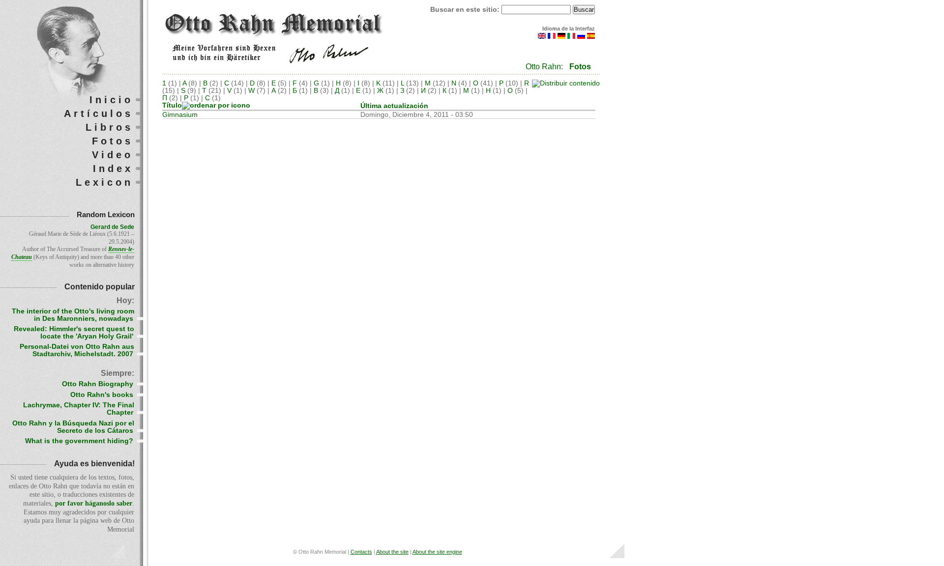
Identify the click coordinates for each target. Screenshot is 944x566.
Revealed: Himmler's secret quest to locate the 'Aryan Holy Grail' (74, 332)
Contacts (361, 552)
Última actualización (394, 106)
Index (113, 168)
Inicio (111, 99)
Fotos (580, 66)
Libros (109, 127)
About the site (392, 552)
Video (112, 154)
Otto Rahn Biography (97, 384)
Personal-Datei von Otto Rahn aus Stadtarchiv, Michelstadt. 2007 (77, 350)
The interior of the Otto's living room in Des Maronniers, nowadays (73, 315)
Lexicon (104, 182)
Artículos (98, 113)
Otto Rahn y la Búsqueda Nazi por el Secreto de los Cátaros (73, 427)
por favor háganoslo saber (93, 503)
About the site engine (437, 552)
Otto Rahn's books (101, 394)
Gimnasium (180, 114)
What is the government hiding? (79, 441)
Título (172, 105)
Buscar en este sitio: (466, 9)
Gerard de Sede (112, 227)
